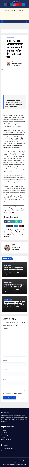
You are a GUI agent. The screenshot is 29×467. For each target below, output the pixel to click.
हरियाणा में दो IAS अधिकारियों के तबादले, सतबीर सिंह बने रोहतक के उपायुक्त (14, 269)
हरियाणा (9, 265)
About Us (3, 430)
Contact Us (4, 432)
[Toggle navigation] (13, 21)
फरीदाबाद (8, 37)
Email (5, 370)
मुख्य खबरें (12, 37)
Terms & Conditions (6, 439)
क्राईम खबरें (6, 282)
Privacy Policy (4, 435)
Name (5, 360)
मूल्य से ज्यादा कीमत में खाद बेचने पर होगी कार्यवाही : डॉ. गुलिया (20, 232)
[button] (24, 21)
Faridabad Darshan (16, 63)
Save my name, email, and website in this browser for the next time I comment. (14, 392)
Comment (6, 328)
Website (5, 379)
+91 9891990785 (11, 451)
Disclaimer (3, 437)
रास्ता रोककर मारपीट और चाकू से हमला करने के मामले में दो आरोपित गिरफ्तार (14, 287)
